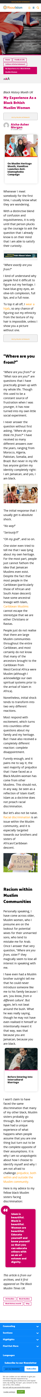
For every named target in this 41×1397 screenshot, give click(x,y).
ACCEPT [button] (20, 1392)
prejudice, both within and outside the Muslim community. (19, 1177)
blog (27, 1303)
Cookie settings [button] (9, 1392)
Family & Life (20, 60)
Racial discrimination (16, 817)
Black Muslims (24, 1299)
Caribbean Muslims (15, 606)
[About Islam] (12, 7)
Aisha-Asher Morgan (20, 125)
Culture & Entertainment (15, 64)
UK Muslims (9, 1299)
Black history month (13, 1303)
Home (7, 60)
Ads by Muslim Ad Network (20, 2)
